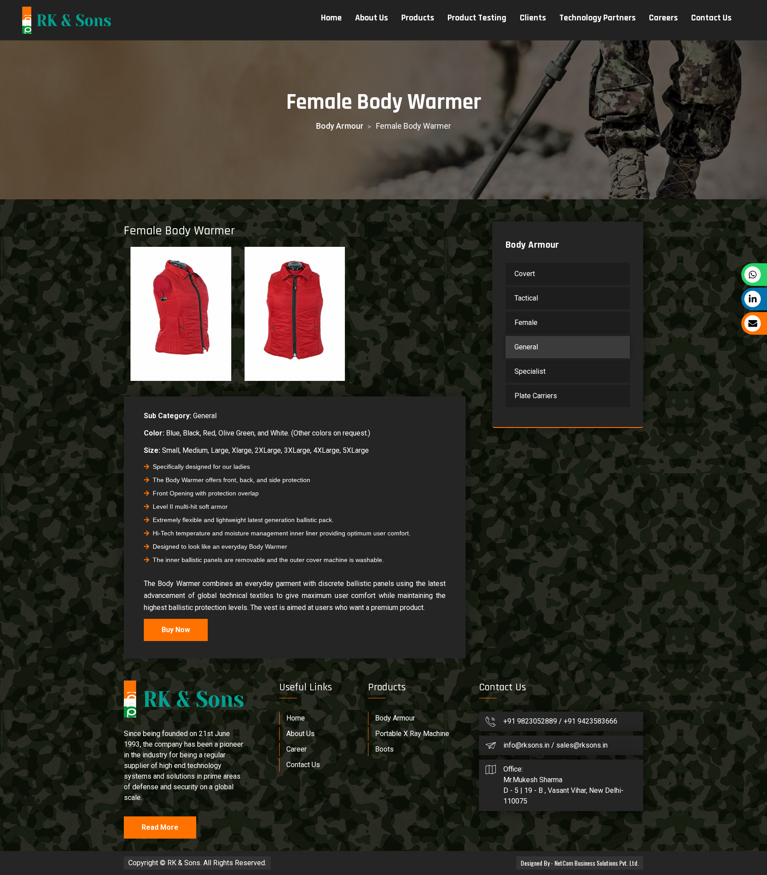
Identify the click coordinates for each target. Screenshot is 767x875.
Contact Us (711, 18)
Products (417, 18)
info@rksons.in (526, 745)
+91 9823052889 (531, 721)
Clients (533, 18)
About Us (371, 18)
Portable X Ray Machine (412, 733)
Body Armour (340, 126)
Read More (160, 827)
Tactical (526, 298)
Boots (384, 749)
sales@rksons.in (582, 745)
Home (331, 18)
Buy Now (176, 630)
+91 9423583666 (590, 721)
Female (526, 322)
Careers (663, 18)
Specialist (530, 371)
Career (296, 749)
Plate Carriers (535, 396)
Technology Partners (597, 18)
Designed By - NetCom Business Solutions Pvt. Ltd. (580, 862)
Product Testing (476, 18)
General (526, 347)
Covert (524, 273)
